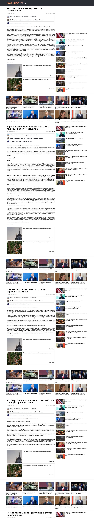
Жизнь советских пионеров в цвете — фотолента (23, 16)
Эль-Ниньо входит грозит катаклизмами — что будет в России (26, 20)
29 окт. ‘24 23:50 (14, 13)
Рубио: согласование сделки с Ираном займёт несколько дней (76, 64)
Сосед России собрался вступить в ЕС (74, 45)
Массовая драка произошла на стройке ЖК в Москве (76, 58)
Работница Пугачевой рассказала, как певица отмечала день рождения (76, 76)
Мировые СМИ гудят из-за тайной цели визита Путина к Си (76, 82)
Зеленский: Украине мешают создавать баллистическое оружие (74, 40)
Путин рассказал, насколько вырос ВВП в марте (75, 88)
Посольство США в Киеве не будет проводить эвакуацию (76, 34)
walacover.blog (52, 13)
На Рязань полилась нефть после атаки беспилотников (74, 70)
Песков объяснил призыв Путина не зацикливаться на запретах (73, 52)
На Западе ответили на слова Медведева (21, 23)
